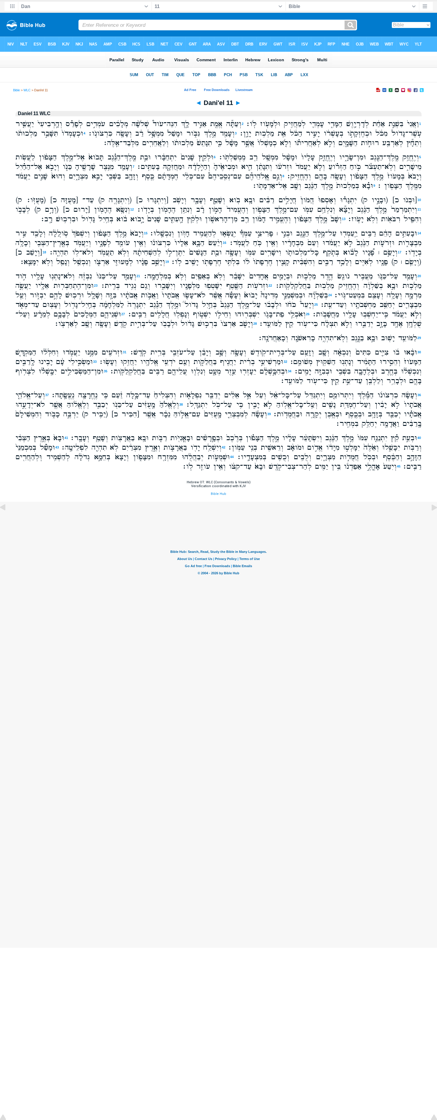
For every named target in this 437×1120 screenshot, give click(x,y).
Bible (16, 90)
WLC (27, 90)
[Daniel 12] (429, 521)
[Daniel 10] (7, 521)
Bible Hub (218, 494)
